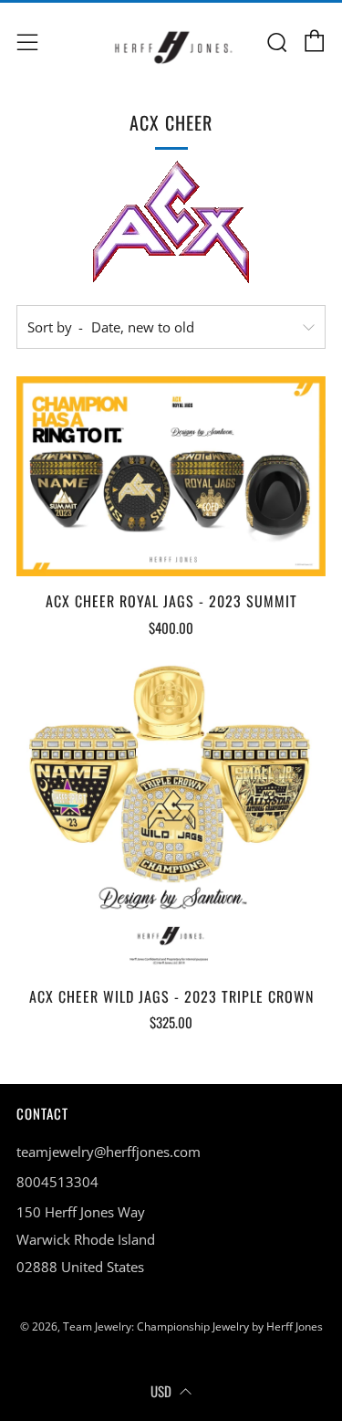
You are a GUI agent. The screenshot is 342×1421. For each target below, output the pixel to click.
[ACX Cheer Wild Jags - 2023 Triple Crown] (171, 817)
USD (160, 1391)
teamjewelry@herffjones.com (108, 1151)
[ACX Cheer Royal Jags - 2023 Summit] (171, 476)
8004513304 (57, 1182)
